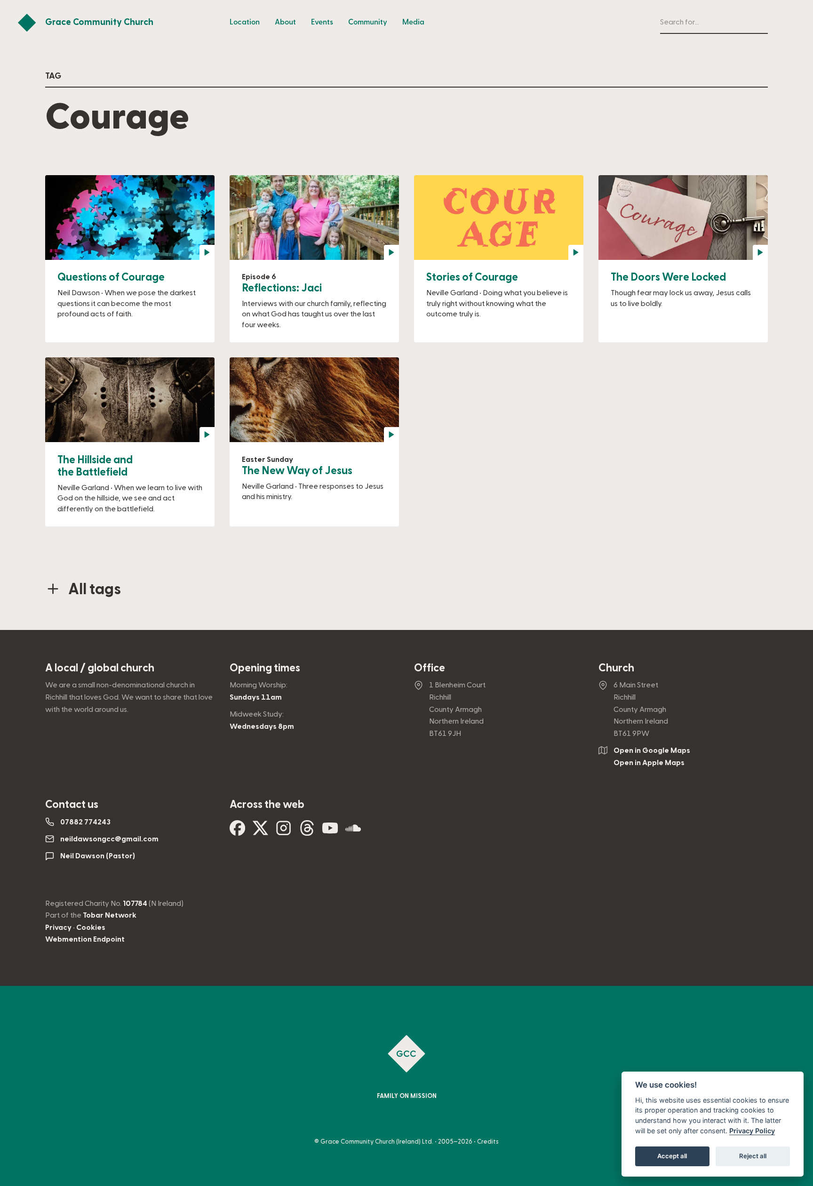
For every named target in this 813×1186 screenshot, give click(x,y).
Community (367, 22)
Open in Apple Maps (649, 762)
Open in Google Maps (652, 750)
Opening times (265, 668)
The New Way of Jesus (297, 471)
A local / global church (99, 668)
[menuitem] (244, 22)
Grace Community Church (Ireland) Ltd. (376, 1141)
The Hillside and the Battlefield (95, 466)
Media (413, 22)
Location (245, 22)
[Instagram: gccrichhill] (283, 831)
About (285, 22)
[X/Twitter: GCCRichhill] (260, 831)
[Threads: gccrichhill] (307, 831)
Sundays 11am (256, 697)
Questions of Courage (111, 277)
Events (322, 22)
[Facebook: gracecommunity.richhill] (237, 831)
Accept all (672, 1156)
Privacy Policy (752, 1131)
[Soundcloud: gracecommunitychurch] (353, 831)
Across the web (267, 804)
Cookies (90, 927)
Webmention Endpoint (85, 939)
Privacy (58, 927)
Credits (488, 1141)
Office (429, 668)
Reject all (752, 1156)
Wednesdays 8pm (262, 726)
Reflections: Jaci (282, 288)
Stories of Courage (472, 277)
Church (616, 668)
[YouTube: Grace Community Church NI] (330, 831)
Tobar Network (109, 915)
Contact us (71, 804)
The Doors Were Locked (668, 277)
